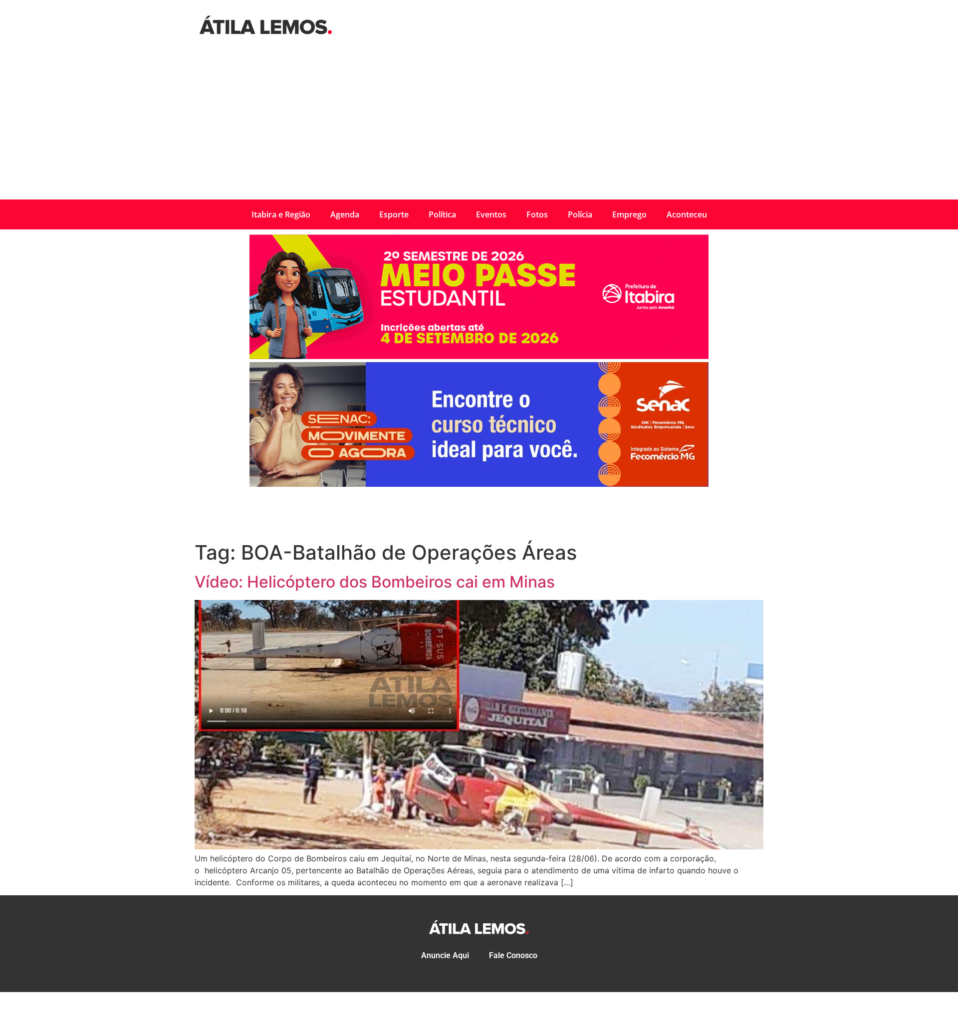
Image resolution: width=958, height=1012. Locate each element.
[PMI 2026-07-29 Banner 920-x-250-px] (479, 356)
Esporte (394, 214)
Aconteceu (687, 214)
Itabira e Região (280, 214)
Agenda (344, 214)
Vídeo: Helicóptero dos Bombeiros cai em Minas (375, 582)
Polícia (580, 214)
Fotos (537, 214)
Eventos (491, 214)
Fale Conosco (513, 955)
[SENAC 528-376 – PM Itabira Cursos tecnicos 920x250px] (479, 484)
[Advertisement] (479, 125)
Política (442, 214)
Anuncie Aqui (445, 955)
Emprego (629, 214)
